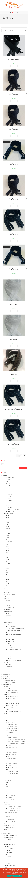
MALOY (7, 550)
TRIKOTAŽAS (6, 624)
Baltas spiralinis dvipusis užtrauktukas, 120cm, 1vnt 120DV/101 (14, 338)
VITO (7, 577)
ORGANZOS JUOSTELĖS (11, 752)
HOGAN (7, 535)
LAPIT (7, 539)
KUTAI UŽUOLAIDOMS (11, 795)
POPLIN (9, 485)
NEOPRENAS (7, 609)
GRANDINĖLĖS (9, 734)
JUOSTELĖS (6, 720)
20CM (7, 786)
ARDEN (7, 515)
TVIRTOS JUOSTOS (10, 761)
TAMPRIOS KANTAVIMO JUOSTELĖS (16, 743)
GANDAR (8, 532)
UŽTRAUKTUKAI (6, 833)
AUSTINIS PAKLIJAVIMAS (9, 680)
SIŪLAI (5, 823)
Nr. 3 (9, 862)
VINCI (7, 576)
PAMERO (8, 563)
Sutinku (9, 875)
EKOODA (8, 528)
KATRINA (10, 492)
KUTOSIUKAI (9, 797)
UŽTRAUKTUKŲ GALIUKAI (9, 865)
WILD (7, 585)
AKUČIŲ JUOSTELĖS (10, 722)
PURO (7, 566)
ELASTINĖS (10, 732)
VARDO (7, 572)
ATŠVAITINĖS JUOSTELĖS (11, 726)
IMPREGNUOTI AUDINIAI (9, 594)
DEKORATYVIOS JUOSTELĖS (12, 728)
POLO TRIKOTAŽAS (10, 637)
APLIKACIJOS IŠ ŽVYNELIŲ (12, 696)
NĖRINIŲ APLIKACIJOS (11, 701)
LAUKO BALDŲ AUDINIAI (11, 542)
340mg (9, 645)
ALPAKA (7, 613)
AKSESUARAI (7, 688)
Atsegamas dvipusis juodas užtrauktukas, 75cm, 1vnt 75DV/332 (14, 198)
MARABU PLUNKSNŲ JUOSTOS (13, 808)
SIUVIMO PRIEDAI (7, 684)
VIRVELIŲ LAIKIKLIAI (10, 821)
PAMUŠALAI (6, 617)
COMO (7, 522)
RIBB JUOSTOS (11, 647)
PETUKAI (6, 802)
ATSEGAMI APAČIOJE (10, 848)
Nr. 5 (9, 863)
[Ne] (26, 873)
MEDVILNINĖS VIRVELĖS (13, 771)
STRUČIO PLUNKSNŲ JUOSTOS (13, 810)
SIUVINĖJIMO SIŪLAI (10, 827)
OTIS (7, 561)
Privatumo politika (17, 875)
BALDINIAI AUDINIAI (8, 513)
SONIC (7, 568)
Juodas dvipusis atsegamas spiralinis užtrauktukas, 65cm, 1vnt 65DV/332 (14, 408)
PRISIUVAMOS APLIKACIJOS (12, 703)
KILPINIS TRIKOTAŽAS (11, 626)
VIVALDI (7, 579)
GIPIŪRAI (10, 507)
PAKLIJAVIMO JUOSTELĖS (10, 682)
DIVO (7, 524)
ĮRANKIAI (6, 715)
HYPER (7, 537)
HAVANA (8, 533)
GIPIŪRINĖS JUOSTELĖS (11, 730)
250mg (9, 643)
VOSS (7, 581)
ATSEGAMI (8, 839)
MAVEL (7, 552)
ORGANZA (8, 503)
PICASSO (8, 565)
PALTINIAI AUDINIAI (8, 611)
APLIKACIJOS (7, 694)
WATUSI (7, 583)
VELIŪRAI (6, 662)
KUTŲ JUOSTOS (7, 780)
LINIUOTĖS (8, 717)
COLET (7, 520)
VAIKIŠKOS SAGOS (10, 819)
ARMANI (10, 491)
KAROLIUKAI (8, 709)
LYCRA (7, 632)
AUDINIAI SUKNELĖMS (9, 477)
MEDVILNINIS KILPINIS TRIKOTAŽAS (16, 628)
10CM (7, 782)
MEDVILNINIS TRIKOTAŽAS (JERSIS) (14, 634)
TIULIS (7, 505)
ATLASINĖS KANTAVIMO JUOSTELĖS (16, 739)
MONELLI (8, 554)
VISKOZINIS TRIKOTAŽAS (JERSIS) (13, 660)
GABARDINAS (9, 487)
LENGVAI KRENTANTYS (11, 488)
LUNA (9, 654)
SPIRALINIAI (6, 854)
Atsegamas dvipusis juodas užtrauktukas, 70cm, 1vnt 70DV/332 (14, 163)
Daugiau (14, 170)
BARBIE (7, 481)
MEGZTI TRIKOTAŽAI (10, 636)
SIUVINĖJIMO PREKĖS (9, 825)
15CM (7, 784)
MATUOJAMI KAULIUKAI (11, 747)
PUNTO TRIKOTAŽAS (10, 639)
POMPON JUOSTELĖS (11, 754)
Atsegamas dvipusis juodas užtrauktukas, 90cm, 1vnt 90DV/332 (14, 233)
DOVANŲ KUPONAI (7, 672)
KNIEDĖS (8, 816)
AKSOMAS (8, 664)
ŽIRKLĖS (5, 829)
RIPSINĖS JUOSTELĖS (11, 756)
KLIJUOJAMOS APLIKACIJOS (12, 700)
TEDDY (9, 658)
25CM (7, 788)
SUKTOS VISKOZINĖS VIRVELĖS (15, 775)
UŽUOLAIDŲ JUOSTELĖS (11, 763)
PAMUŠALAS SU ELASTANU (12, 620)
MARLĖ (7, 602)
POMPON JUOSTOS (10, 799)
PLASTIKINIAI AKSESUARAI (12, 692)
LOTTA (7, 548)
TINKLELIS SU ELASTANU (13, 509)
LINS (7, 544)
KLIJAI (5, 778)
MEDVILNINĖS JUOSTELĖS (12, 749)
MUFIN (7, 502)
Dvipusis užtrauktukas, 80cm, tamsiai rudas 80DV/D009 (14, 373)
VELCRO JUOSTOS (10, 765)
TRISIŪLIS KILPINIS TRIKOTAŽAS (15, 630)
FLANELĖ (8, 600)
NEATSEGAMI (9, 842)
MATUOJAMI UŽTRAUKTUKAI (10, 835)
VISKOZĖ (10, 500)
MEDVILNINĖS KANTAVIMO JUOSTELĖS (17, 741)
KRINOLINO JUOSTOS (11, 745)
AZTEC (7, 517)
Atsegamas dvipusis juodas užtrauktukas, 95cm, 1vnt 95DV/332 (14, 268)
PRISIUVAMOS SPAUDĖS (11, 818)
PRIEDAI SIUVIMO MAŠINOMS (10, 812)
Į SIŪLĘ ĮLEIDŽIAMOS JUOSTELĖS (13, 736)
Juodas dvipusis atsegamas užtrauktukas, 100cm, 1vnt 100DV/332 (14, 443)
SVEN (7, 570)
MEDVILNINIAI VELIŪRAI (11, 668)
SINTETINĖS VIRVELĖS (13, 773)
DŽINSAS (6, 589)
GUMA (5, 713)
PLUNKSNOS (7, 804)
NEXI (7, 557)
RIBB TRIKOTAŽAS (10, 641)
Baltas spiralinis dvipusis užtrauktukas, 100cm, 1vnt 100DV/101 (14, 303)
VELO (7, 574)
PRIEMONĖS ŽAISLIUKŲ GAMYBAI (13, 711)
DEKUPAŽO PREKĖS (8, 707)
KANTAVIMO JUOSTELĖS (11, 737)
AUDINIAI (5, 475)
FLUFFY (7, 530)
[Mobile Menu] (17, 12)
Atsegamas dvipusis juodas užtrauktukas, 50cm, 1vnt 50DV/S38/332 (14, 93)
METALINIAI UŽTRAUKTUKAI (10, 837)
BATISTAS (8, 483)
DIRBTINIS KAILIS (7, 587)
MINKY (9, 656)
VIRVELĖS (8, 769)
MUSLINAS (8, 604)
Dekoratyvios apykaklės (11, 690)
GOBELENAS (7, 592)
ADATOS (6, 686)
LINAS (5, 596)
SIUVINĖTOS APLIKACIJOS (12, 705)
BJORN (7, 519)
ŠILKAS (9, 498)
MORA (7, 555)
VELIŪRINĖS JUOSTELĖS (11, 767)
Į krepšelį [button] (14, 66)
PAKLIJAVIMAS (6, 678)
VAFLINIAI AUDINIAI (10, 607)
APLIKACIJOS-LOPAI (10, 698)
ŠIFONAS (10, 496)
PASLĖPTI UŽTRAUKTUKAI (9, 844)
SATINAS (8, 605)
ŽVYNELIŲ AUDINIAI (10, 511)
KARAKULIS (8, 615)
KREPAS (10, 494)
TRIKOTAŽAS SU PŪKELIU (11, 651)
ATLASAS (8, 479)
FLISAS (9, 653)
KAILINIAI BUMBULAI (8, 776)
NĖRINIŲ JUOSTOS (10, 750)
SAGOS (5, 814)
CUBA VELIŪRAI (9, 666)
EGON (7, 526)
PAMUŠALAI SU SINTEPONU (12, 619)
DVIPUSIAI (8, 841)
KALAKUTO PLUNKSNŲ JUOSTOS (13, 806)
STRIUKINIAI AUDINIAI (8, 622)
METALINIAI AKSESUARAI (9, 801)
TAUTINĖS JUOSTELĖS (11, 758)
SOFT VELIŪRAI (9, 669)
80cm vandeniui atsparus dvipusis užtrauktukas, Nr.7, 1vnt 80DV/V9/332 (14, 58)
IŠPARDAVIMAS (6, 674)
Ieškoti (23, 468)
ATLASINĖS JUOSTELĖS (11, 724)
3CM (7, 791)
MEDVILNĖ (6, 598)
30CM (7, 790)
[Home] (1, 19)
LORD (7, 546)
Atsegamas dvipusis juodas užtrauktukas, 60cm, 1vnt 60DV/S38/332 (14, 128)
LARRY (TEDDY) (9, 541)
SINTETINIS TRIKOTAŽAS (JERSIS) (13, 649)
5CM (7, 793)
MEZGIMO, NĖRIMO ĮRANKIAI (12, 718)
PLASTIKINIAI (6, 846)
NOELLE (7, 559)
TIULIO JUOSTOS (10, 760)
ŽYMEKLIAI (6, 831)
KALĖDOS (5, 676)
